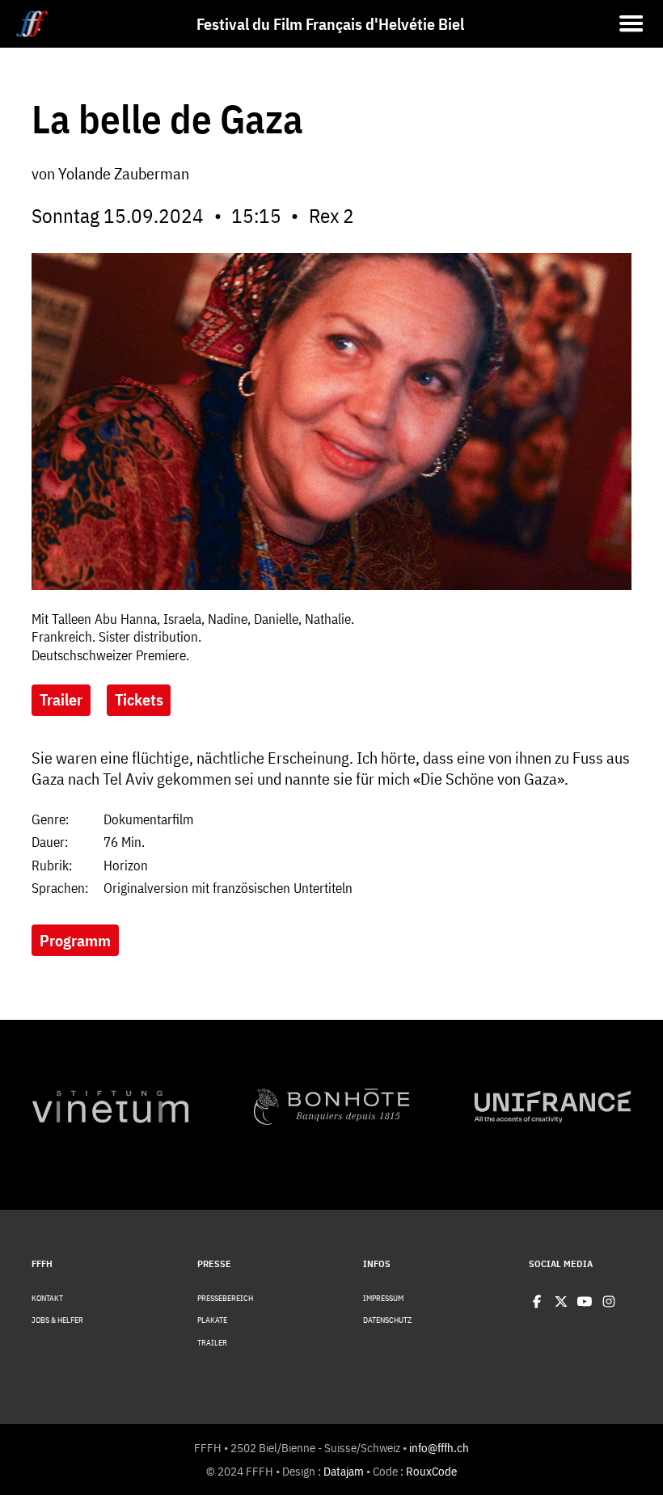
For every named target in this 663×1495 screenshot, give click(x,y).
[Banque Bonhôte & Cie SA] (332, 1107)
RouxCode (431, 1471)
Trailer (61, 699)
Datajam (343, 1471)
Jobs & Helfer (57, 1320)
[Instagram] (609, 1302)
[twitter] (561, 1302)
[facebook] (537, 1302)
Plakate (212, 1320)
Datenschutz (387, 1320)
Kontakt (47, 1298)
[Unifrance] (552, 1107)
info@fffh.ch (439, 1447)
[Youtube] (584, 1302)
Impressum (383, 1298)
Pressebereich (225, 1298)
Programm (75, 940)
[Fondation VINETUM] (110, 1107)
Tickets (139, 699)
